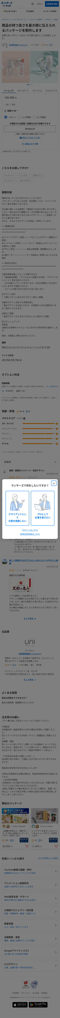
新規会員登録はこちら (30, 534)
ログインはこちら (30, 530)
